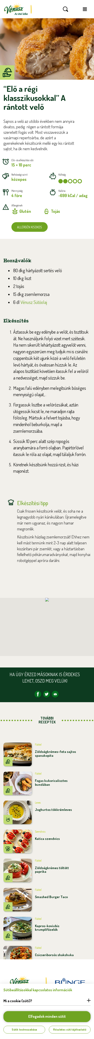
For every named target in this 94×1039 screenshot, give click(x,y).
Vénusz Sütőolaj (34, 302)
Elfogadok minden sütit (47, 1016)
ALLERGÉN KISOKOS (29, 227)
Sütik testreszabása (24, 1029)
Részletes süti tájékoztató (69, 1029)
